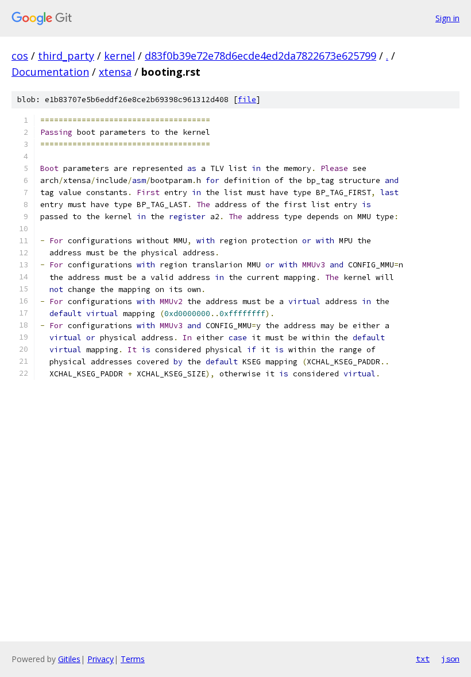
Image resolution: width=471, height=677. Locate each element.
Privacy (100, 658)
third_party (66, 56)
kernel (119, 56)
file (247, 99)
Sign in (447, 18)
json (450, 658)
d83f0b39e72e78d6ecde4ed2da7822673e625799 (260, 56)
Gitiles (69, 658)
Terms (133, 658)
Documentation (50, 72)
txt (423, 658)
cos (19, 56)
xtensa (115, 72)
